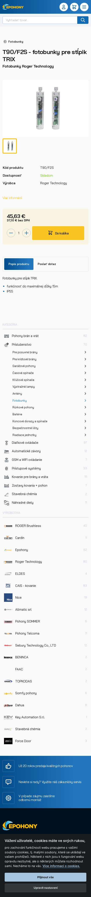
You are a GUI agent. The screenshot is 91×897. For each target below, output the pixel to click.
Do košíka (61, 233)
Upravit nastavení (46, 887)
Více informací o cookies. (61, 866)
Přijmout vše (45, 877)
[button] (64, 7)
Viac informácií (12, 198)
